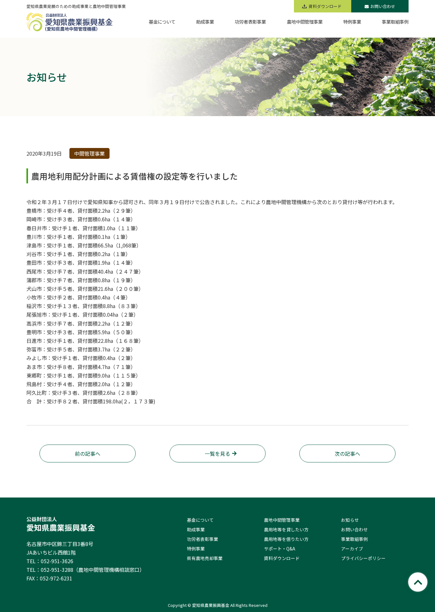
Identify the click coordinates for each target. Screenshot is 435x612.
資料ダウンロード (282, 558)
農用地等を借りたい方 (286, 539)
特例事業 (196, 548)
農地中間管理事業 (282, 520)
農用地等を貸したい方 (286, 529)
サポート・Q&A (279, 548)
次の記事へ (347, 453)
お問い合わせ (382, 6)
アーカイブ (352, 548)
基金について (200, 520)
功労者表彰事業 (202, 539)
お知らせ (350, 520)
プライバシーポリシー (363, 558)
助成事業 (196, 529)
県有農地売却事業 (205, 558)
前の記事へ (87, 453)
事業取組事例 (354, 539)
